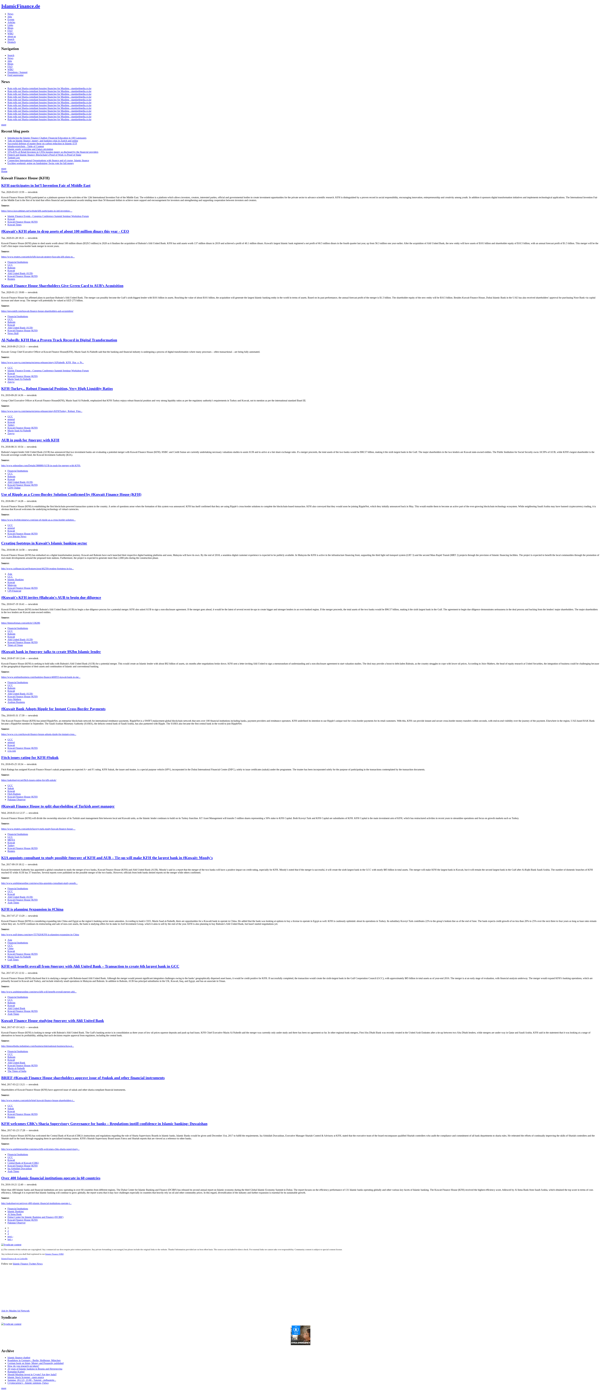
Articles (11, 22)
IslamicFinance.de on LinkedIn (14, 1258)
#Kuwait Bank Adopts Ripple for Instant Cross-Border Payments (53, 709)
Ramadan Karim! (16, 1371)
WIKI (10, 33)
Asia (10, 574)
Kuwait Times (14, 224)
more (3, 124)
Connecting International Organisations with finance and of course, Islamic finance (48, 160)
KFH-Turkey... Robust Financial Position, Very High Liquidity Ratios (57, 389)
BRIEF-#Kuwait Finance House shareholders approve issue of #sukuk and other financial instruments (83, 1078)
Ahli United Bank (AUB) (20, 273)
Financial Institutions (18, 262)
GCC (10, 265)
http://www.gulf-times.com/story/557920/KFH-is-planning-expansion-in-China (40, 934)
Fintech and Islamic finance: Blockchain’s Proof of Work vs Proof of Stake (44, 154)
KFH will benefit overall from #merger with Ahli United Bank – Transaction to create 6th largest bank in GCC (90, 966)
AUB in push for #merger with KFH (30, 440)
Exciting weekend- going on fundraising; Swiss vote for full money (41, 163)
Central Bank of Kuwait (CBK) (23, 1163)
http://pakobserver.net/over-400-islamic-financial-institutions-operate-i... (36, 1203)
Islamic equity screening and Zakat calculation (30, 149)
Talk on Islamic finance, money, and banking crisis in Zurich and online (43, 140)
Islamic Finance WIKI (54, 1254)
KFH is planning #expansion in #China (32, 909)
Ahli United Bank (16, 1008)
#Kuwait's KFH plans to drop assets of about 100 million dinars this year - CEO (65, 231)
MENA (11, 839)
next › (10, 1236)
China (10, 948)
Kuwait (11, 219)
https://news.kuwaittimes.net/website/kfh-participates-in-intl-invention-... (36, 211)
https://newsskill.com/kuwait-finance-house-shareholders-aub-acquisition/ (37, 311)
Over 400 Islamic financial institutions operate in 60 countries (50, 1178)
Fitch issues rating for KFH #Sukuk (30, 757)
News (10, 14)
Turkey (11, 425)
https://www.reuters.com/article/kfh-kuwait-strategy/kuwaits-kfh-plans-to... (38, 256)
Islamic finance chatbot (19, 1357)
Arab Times (13, 902)
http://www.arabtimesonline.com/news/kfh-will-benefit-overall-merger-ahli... (39, 991)
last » (10, 1239)
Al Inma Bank (15, 1214)
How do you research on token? (23, 1366)
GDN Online (14, 487)
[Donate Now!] (300, 1344)
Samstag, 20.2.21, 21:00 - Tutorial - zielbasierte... (32, 1380)
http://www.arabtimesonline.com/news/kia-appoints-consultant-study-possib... (39, 883)
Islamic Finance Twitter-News (28, 1263)
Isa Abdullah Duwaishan (20, 1168)
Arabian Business (16, 702)
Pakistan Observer (17, 799)
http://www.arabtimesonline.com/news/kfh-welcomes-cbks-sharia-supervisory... (40, 1149)
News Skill (13, 333)
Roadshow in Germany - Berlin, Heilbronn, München (34, 1360)
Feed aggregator (15, 75)
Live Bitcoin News (17, 536)
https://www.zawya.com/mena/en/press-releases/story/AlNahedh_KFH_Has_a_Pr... (42, 362)
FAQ (10, 30)
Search (11, 39)
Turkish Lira (14, 157)
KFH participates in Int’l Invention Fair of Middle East (45, 185)
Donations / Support (17, 72)
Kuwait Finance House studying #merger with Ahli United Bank (52, 1021)
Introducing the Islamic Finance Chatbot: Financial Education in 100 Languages (47, 138)
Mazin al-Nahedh (16, 1068)
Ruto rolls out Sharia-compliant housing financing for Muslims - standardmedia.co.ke (49, 88)
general (11, 419)
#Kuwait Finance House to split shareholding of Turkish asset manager (58, 806)
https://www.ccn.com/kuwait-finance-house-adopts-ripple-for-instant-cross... (38, 734)
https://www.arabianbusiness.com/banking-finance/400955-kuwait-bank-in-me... (40, 677)
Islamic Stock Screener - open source (26, 1377)
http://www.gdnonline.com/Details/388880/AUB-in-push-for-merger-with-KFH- (41, 465)
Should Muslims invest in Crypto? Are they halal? (32, 1374)
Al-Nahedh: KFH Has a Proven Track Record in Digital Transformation (59, 340)
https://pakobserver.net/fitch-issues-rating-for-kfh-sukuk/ (28, 780)
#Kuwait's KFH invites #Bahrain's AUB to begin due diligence (51, 597)
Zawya (11, 382)
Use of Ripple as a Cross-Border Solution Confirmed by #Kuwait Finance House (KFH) (71, 494)
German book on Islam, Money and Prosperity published (36, 1363)
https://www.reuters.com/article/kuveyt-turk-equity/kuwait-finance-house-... (38, 829)
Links (10, 25)
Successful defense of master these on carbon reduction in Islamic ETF (42, 143)
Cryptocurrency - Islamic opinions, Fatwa (28, 1383)
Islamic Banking (16, 579)
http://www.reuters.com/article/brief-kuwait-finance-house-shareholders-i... (38, 1100)
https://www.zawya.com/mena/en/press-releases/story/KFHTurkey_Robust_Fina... (41, 411)
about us (12, 36)
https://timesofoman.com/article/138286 (20, 623)
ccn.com (12, 751)
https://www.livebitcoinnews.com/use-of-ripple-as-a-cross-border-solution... (38, 520)
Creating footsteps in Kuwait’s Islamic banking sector (44, 543)
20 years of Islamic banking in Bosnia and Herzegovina (35, 1369)
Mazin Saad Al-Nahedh (19, 379)
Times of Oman (15, 645)
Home (4, 171)
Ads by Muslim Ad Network (15, 1310)
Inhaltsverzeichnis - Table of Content (26, 146)
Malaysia (12, 585)
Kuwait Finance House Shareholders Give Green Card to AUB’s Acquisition (62, 286)
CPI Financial (14, 590)
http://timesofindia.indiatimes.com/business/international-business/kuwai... (37, 1046)
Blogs (10, 28)
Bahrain (11, 267)
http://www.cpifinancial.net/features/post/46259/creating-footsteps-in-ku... (37, 568)
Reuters (11, 279)
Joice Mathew (14, 699)
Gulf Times (13, 959)
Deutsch (12, 42)
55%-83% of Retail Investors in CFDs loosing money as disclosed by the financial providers (53, 152)
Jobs (10, 16)
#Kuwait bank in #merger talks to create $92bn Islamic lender (51, 652)
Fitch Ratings (14, 794)
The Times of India (17, 1071)
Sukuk (11, 788)
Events (11, 19)
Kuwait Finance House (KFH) (23, 222)
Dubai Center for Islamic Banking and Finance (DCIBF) (35, 1217)
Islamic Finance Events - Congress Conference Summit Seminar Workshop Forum (48, 216)
